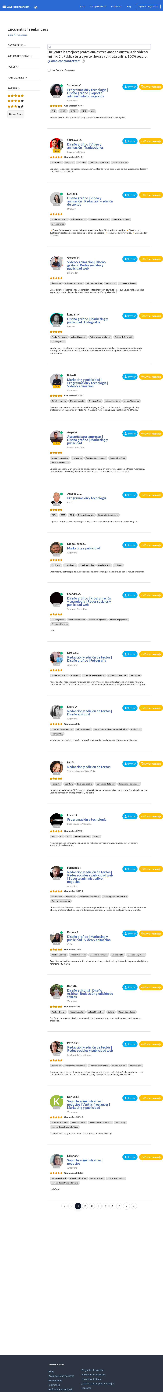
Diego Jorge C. (76, 543)
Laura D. (72, 706)
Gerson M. (73, 257)
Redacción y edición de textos (88, 766)
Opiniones (54, 1384)
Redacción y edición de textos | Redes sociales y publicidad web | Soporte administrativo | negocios (90, 876)
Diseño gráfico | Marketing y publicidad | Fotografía (87, 320)
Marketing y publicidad (83, 548)
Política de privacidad (60, 1389)
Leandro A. (74, 593)
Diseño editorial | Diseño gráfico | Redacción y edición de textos (90, 993)
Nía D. (71, 762)
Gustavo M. (74, 140)
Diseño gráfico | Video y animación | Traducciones (85, 146)
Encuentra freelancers (93, 1374)
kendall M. (73, 314)
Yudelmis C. (74, 85)
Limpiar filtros (16, 114)
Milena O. (73, 1155)
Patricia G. (73, 1043)
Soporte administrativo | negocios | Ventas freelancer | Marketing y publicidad (88, 1104)
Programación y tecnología (86, 498)
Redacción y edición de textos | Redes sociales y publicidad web (90, 1049)
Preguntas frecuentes (93, 1370)
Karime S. (73, 932)
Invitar (132, 86)
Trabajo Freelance (98, 6)
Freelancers (116, 6)
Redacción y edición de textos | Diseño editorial (89, 712)
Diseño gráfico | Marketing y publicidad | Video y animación (89, 938)
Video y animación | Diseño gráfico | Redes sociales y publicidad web (86, 265)
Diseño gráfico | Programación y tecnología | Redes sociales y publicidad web (89, 601)
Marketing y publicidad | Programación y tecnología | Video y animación (87, 383)
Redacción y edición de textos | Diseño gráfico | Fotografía (89, 659)
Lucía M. (72, 193)
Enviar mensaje (152, 86)
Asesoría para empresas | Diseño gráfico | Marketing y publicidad (87, 440)
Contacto (86, 1387)
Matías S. (73, 653)
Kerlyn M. (73, 1096)
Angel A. (72, 432)
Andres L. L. (74, 493)
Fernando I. (74, 867)
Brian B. (72, 375)
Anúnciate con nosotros (61, 1375)
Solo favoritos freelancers (63, 70)
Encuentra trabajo (91, 1378)
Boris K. (72, 986)
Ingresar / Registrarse (148, 6)
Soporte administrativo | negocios (85, 1162)
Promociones (56, 1380)
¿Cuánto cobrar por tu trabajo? (98, 1383)
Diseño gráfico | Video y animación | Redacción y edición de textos (90, 201)
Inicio (82, 6)
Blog (129, 6)
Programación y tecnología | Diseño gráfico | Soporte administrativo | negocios (87, 93)
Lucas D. (72, 815)
